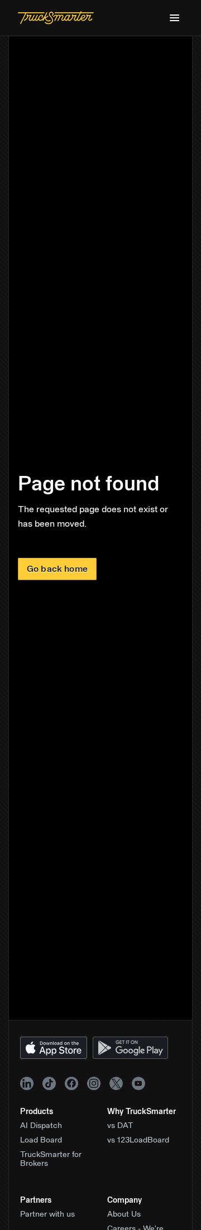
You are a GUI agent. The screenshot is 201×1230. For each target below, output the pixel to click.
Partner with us (47, 1214)
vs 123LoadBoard (138, 1140)
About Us (124, 1214)
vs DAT (120, 1126)
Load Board (41, 1140)
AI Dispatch (41, 1126)
